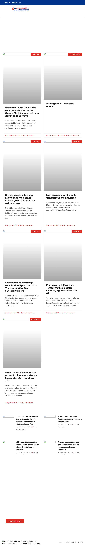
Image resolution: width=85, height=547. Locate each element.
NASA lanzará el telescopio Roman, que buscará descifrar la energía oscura (70, 419)
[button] (38, 13)
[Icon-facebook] (71, 2)
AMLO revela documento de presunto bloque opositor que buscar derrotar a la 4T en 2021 (21, 376)
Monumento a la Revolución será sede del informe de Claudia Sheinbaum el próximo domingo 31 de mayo (22, 111)
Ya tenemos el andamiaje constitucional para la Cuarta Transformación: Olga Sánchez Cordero (21, 286)
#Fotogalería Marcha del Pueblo (60, 105)
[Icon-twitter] (74, 2)
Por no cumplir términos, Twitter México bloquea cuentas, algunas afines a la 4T (61, 289)
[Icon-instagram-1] (77, 2)
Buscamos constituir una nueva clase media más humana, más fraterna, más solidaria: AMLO (20, 199)
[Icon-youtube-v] (81, 2)
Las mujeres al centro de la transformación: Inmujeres (61, 196)
